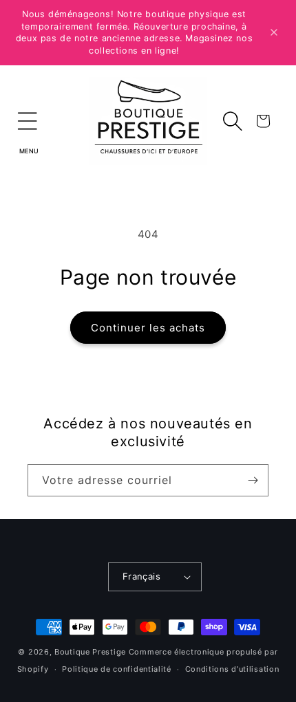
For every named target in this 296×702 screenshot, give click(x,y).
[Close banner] (274, 32)
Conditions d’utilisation (232, 669)
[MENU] (27, 121)
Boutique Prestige (90, 652)
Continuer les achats (148, 327)
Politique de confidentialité (116, 669)
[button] (27, 121)
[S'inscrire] (252, 480)
